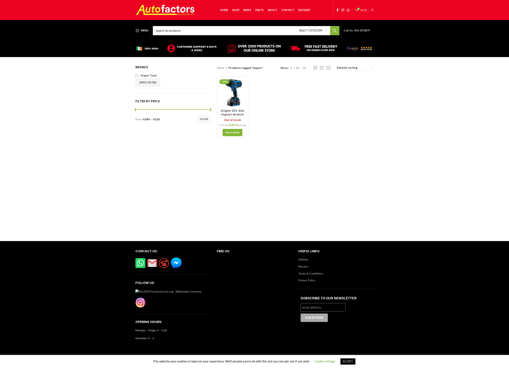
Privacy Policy (306, 280)
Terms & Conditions (310, 273)
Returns (303, 266)
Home (220, 67)
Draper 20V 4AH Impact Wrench (232, 113)
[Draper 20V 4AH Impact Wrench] (232, 92)
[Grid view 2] (315, 67)
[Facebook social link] (337, 10)
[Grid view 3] (322, 67)
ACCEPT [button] (348, 361)
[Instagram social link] (342, 10)
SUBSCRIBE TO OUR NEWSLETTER (329, 298)
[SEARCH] (334, 30)
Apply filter (147, 82)
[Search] (372, 10)
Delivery (303, 259)
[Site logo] (165, 9)
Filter (204, 119)
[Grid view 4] (328, 67)
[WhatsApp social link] (348, 10)
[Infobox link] (148, 49)
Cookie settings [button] (324, 361)
